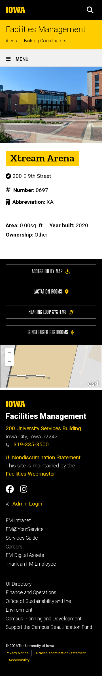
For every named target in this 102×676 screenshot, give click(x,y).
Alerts (11, 40)
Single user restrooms (48, 332)
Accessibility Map (47, 271)
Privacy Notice (17, 653)
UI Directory (18, 584)
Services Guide (22, 538)
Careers (14, 547)
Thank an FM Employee (31, 564)
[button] (90, 10)
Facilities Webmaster (30, 474)
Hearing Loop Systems (47, 311)
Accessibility (18, 660)
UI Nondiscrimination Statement (43, 457)
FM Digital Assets (25, 555)
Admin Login (27, 503)
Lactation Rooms (47, 291)
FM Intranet (18, 520)
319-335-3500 (30, 444)
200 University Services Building (43, 428)
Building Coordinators (45, 40)
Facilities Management (46, 29)
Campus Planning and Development (44, 619)
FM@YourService (25, 529)
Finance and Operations (31, 592)
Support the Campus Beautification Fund (49, 627)
